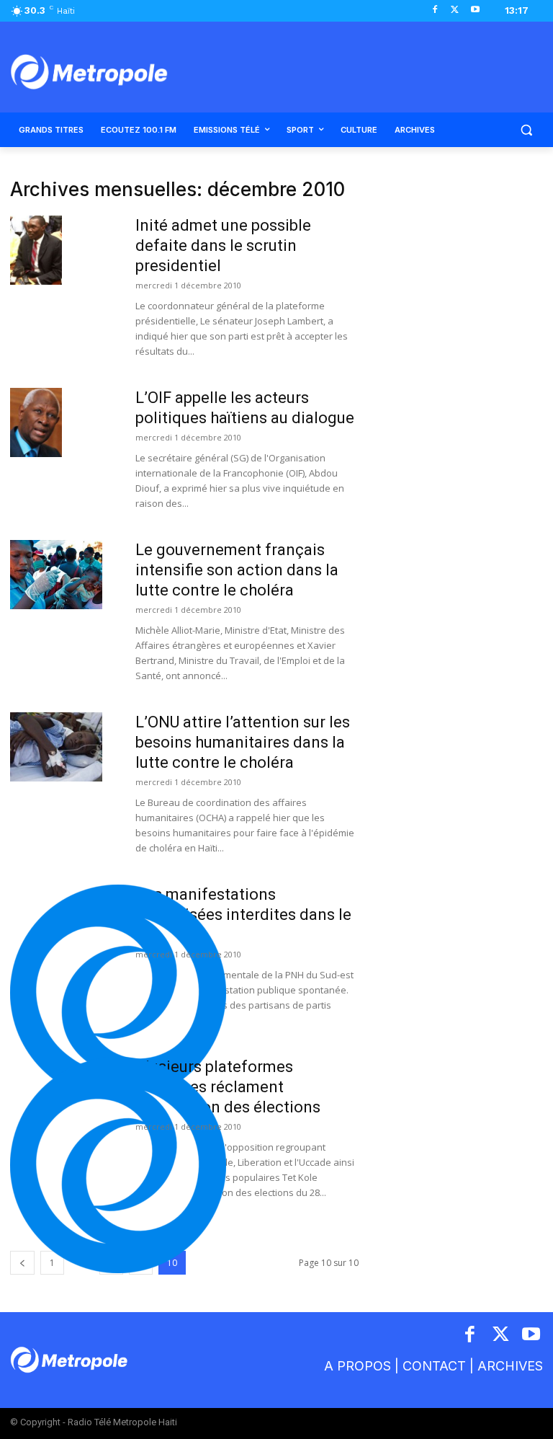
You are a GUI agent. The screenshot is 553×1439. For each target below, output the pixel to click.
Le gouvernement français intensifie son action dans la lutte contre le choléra (236, 570)
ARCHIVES (510, 1365)
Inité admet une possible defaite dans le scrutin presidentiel (223, 245)
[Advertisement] (461, 251)
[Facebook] (435, 10)
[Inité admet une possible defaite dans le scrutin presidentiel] (36, 250)
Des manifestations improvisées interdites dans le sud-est (243, 914)
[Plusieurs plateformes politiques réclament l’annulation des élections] (118, 1165)
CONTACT (434, 1365)
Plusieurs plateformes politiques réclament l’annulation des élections (227, 1087)
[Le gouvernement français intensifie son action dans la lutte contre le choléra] (56, 574)
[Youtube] (475, 10)
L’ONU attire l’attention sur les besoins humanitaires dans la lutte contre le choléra (242, 742)
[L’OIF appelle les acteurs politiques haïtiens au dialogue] (36, 422)
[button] (526, 130)
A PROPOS (357, 1365)
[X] (454, 10)
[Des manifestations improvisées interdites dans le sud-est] (118, 993)
